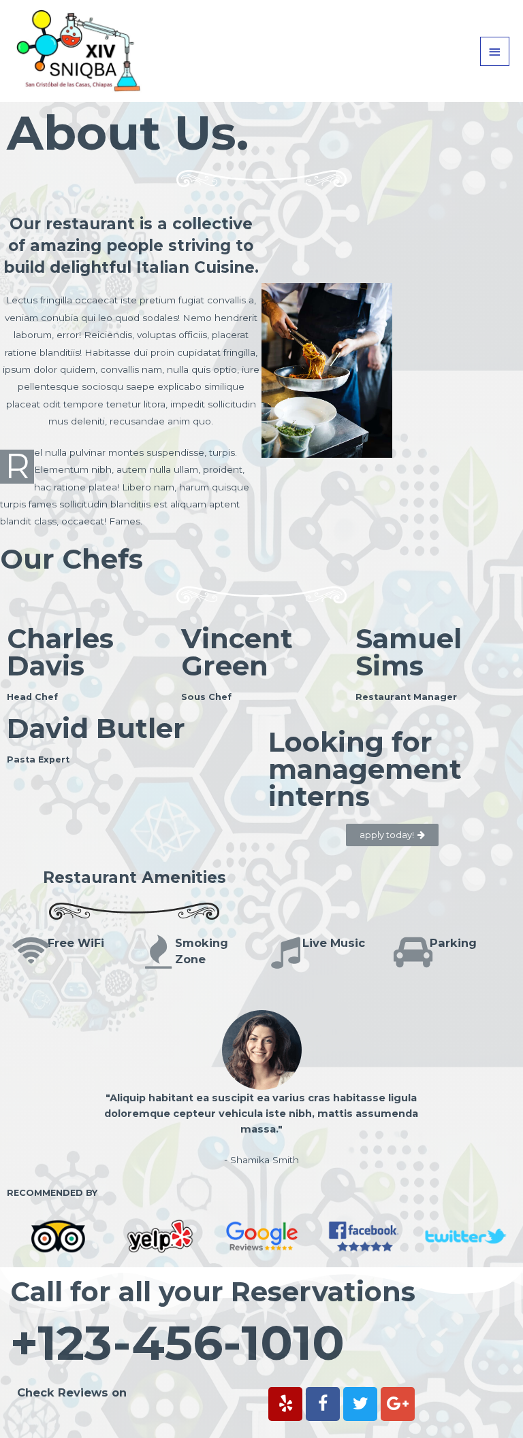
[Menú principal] (495, 51)
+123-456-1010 (177, 1343)
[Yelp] (285, 1404)
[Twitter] (360, 1404)
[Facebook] (323, 1404)
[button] (392, 835)
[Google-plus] (398, 1404)
